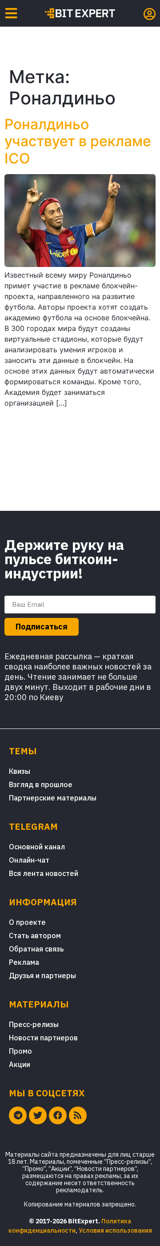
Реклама (24, 962)
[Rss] (78, 1115)
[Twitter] (38, 1115)
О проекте (27, 922)
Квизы (19, 771)
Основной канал (37, 846)
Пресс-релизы (34, 1024)
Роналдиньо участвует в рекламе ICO (77, 141)
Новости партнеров (43, 1037)
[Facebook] (58, 1115)
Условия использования (115, 1230)
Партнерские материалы (52, 797)
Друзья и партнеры (42, 975)
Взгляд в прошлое (40, 784)
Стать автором (35, 935)
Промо (20, 1051)
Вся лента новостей (43, 873)
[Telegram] (18, 1115)
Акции (19, 1064)
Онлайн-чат (29, 860)
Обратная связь (36, 948)
